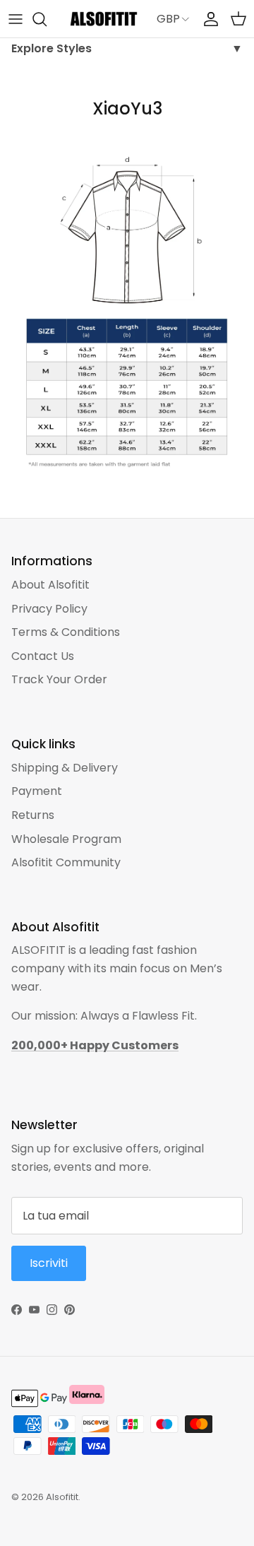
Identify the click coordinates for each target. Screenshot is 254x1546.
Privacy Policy (49, 609)
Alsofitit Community (66, 862)
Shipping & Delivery (64, 768)
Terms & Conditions (65, 632)
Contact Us (42, 656)
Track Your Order (59, 679)
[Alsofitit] (103, 18)
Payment (36, 791)
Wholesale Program (66, 839)
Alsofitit (62, 1497)
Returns (32, 815)
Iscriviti (49, 1263)
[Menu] (15, 19)
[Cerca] (46, 19)
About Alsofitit (50, 585)
